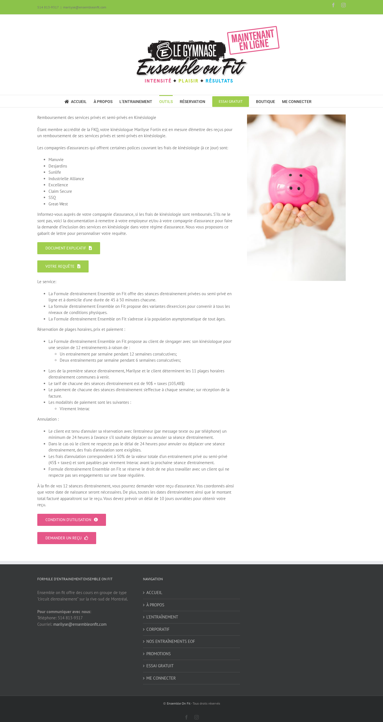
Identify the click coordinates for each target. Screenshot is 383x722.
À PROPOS (155, 605)
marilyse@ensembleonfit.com (84, 7)
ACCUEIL (154, 592)
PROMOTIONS (158, 653)
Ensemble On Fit (178, 703)
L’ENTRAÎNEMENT (162, 617)
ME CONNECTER (161, 678)
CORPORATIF (158, 629)
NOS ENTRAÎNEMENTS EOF (170, 641)
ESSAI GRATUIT (160, 665)
